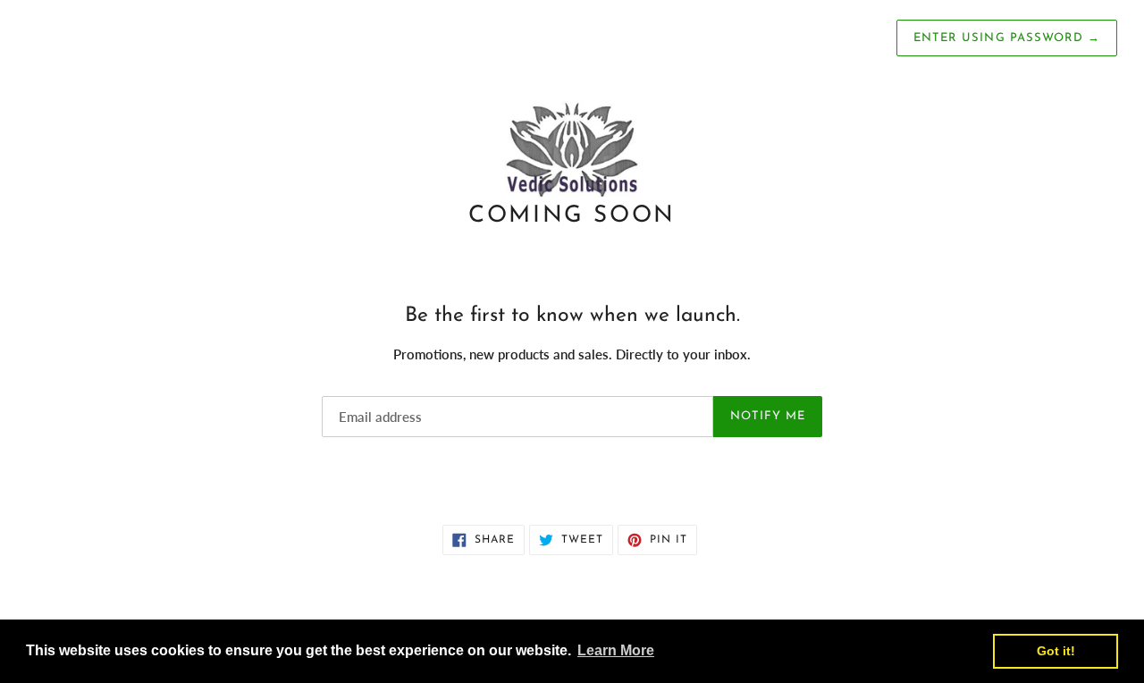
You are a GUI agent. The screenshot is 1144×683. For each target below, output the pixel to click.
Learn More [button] (615, 650)
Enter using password (1006, 38)
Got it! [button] (1056, 651)
